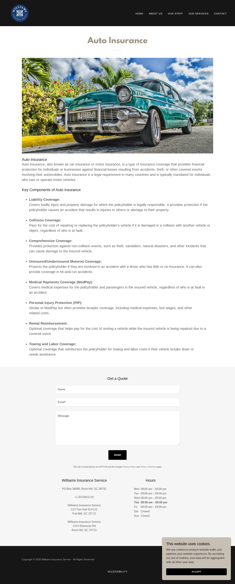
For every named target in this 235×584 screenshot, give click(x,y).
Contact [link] (220, 13)
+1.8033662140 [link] (84, 497)
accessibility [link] (117, 571)
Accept (196, 571)
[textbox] (117, 389)
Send (117, 455)
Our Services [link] (199, 13)
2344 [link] (76, 525)
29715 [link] (92, 513)
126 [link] (95, 509)
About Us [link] (155, 13)
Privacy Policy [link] (129, 467)
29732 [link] (93, 530)
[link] (19, 12)
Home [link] (139, 13)
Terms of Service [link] (148, 467)
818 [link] (73, 509)
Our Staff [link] (175, 13)
